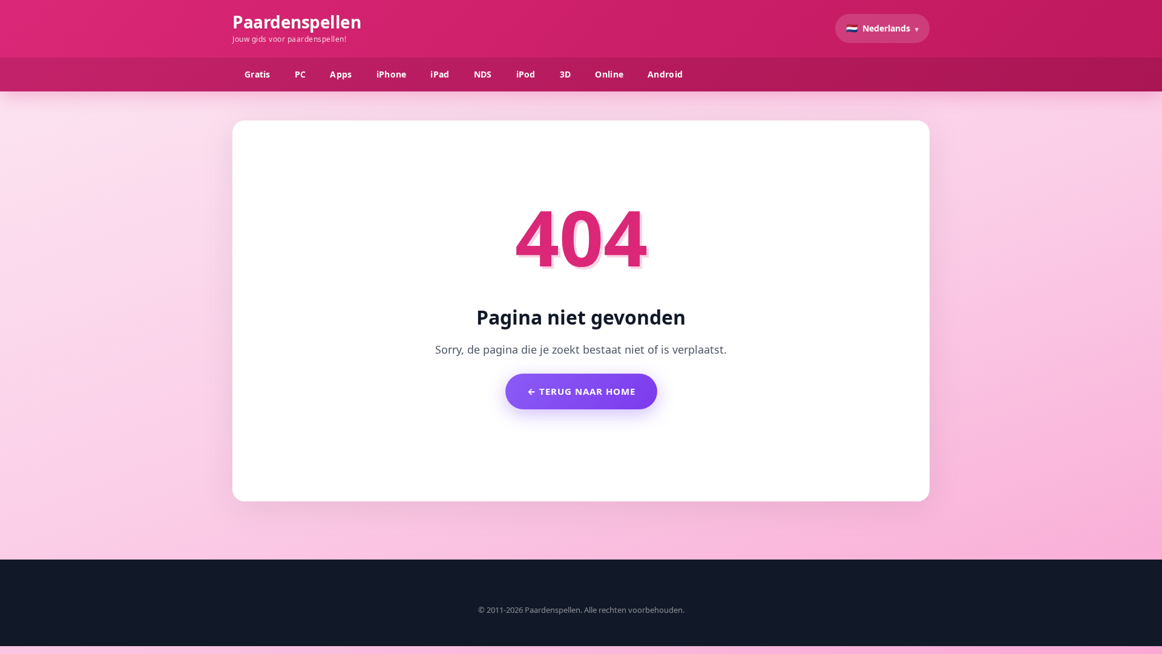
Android (665, 74)
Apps (341, 74)
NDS (483, 74)
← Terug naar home (581, 391)
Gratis (258, 74)
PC (300, 74)
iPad (439, 74)
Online (609, 74)
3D (565, 74)
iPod (526, 74)
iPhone (391, 74)
